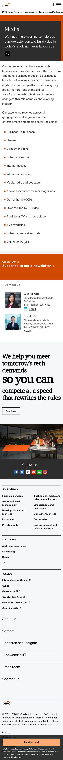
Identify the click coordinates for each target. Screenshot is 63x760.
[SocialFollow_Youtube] (33, 472)
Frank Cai (30, 316)
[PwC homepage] (6, 4)
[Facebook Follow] (22, 472)
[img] (7, 53)
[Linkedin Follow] (16, 472)
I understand (31, 742)
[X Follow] (28, 472)
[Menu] (58, 4)
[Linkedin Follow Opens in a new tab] (25, 308)
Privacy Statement (29, 749)
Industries (29, 12)
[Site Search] (53, 4)
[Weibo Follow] (45, 472)
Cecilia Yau (31, 294)
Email (32, 309)
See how (11, 411)
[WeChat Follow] (39, 472)
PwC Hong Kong (10, 12)
